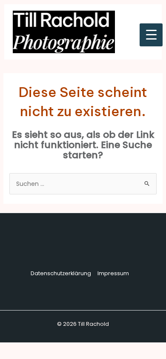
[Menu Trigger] (151, 34)
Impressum (113, 273)
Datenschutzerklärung (61, 273)
